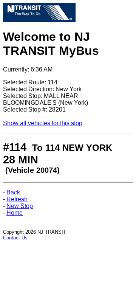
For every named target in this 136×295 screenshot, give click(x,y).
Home (14, 213)
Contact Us (15, 238)
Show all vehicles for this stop (42, 123)
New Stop (19, 206)
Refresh (17, 199)
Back (13, 192)
